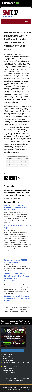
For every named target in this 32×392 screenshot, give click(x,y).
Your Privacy (13, 378)
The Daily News (7, 354)
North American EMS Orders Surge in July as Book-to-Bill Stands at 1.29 (15, 207)
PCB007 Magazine (8, 371)
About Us (5, 378)
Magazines (14, 321)
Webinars (27, 323)
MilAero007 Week (8, 360)
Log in (29, 389)
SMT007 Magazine (8, 369)
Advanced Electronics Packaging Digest (16, 362)
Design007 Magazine (9, 373)
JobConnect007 (7, 323)
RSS (21, 380)
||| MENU (26, 22)
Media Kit (16, 380)
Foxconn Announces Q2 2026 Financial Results (15, 261)
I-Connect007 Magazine (10, 366)
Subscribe (4, 321)
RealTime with (24, 321)
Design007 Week (8, 358)
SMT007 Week (7, 356)
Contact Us (22, 378)
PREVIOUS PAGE (8, 16)
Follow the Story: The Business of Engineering (17, 226)
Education (18, 323)
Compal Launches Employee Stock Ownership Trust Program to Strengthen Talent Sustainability (16, 277)
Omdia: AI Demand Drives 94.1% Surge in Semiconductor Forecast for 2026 (17, 298)
